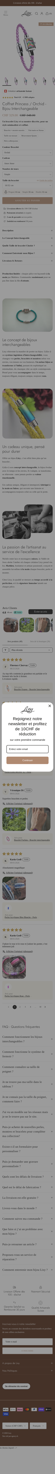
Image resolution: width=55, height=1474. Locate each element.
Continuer (27, 760)
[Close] (49, 705)
